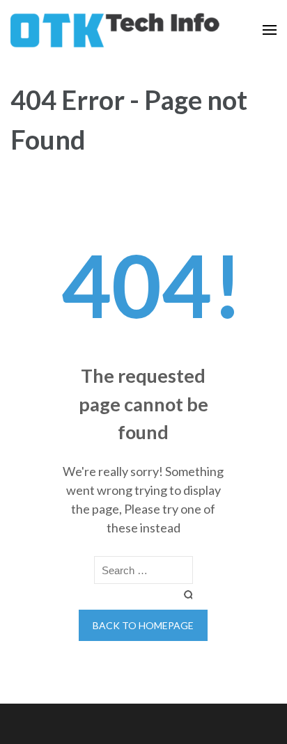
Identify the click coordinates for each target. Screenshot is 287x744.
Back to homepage (143, 625)
